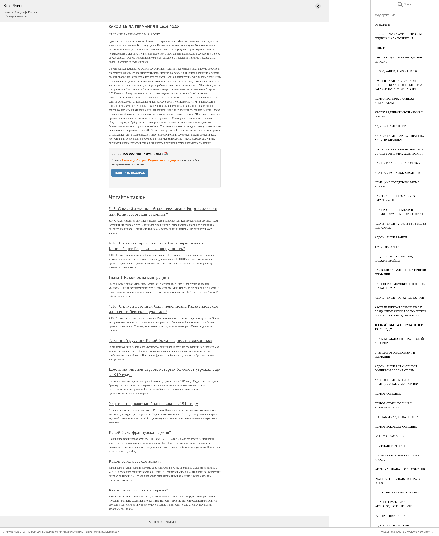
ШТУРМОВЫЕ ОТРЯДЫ (390, 445)
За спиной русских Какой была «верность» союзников (160, 340)
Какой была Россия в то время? (138, 490)
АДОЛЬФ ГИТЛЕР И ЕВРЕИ (392, 126)
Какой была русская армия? (135, 461)
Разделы (170, 521)
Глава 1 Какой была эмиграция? (139, 277)
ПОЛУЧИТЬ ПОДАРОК (130, 172)
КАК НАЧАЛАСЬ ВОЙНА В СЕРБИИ (398, 163)
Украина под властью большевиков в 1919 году (153, 403)
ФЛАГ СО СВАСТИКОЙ (390, 436)
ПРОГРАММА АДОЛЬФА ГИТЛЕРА (397, 417)
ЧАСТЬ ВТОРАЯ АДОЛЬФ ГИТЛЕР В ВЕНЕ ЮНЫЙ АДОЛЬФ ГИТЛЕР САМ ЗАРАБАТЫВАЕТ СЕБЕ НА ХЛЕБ (398, 85)
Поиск (404, 4)
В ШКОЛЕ (381, 48)
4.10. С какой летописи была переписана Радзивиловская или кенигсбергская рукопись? (163, 308)
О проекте (155, 521)
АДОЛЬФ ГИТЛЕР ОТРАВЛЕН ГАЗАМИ (399, 297)
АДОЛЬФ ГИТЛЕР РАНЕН (391, 237)
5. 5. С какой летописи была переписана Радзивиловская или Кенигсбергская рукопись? (163, 211)
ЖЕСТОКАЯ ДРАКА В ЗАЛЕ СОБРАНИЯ (400, 469)
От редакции (382, 24)
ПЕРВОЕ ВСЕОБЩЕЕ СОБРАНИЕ (396, 426)
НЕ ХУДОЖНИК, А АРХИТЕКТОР (396, 71)
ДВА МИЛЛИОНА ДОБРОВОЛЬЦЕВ (397, 172)
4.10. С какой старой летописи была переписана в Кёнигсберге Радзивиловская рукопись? (156, 245)
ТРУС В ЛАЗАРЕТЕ (387, 247)
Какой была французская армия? (140, 432)
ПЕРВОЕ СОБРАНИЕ (388, 393)
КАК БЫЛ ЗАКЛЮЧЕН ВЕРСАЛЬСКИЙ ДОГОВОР (405, 532)
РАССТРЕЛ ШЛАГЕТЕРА (390, 515)
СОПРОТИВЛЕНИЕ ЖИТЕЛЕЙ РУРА (398, 492)
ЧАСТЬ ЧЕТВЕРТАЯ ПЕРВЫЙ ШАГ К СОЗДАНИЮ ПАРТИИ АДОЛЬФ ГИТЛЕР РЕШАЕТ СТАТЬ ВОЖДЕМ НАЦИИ (400, 311)
